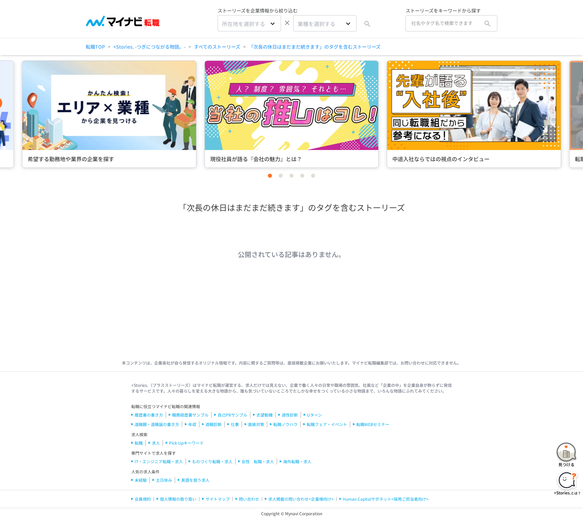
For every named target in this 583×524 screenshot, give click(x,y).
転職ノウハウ (285, 424)
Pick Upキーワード (186, 443)
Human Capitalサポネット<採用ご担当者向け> (385, 499)
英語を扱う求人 (195, 480)
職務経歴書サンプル (190, 415)
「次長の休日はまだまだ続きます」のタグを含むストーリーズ (315, 46)
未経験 (141, 480)
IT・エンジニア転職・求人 (159, 461)
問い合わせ (249, 499)
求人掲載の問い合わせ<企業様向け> (301, 499)
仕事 (235, 424)
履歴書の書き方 (149, 415)
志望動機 (264, 415)
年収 (192, 424)
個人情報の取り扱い (178, 499)
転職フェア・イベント (327, 424)
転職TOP (95, 46)
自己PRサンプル (232, 415)
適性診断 (290, 415)
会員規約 (143, 499)
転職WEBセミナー (372, 424)
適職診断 (213, 424)
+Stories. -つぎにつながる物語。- (149, 46)
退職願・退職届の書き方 (157, 424)
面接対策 (256, 424)
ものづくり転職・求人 (212, 461)
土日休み (164, 480)
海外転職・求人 (297, 461)
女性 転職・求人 (258, 461)
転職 (139, 443)
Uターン (314, 415)
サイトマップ (217, 499)
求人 (156, 443)
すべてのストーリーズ (217, 46)
